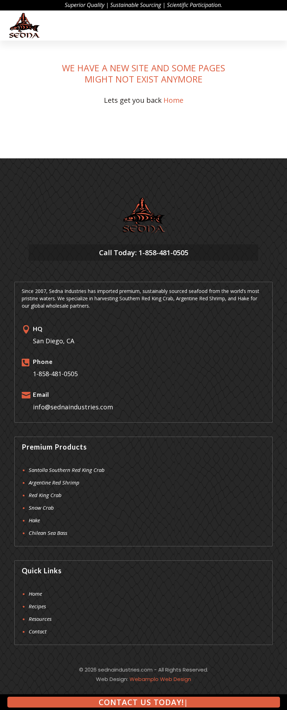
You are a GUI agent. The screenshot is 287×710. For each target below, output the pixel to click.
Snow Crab (41, 507)
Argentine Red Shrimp (54, 482)
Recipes (37, 606)
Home (173, 100)
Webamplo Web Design (160, 679)
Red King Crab (45, 495)
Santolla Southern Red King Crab (67, 469)
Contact (38, 631)
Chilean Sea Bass (48, 532)
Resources (40, 618)
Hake (34, 520)
